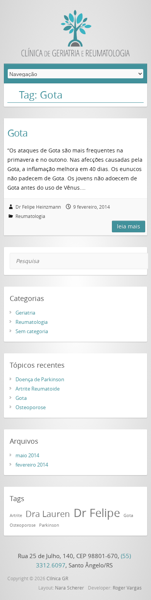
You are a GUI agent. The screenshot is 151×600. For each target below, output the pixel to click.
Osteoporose (30, 407)
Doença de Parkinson (39, 379)
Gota (17, 132)
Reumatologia (30, 216)
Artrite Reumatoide (37, 388)
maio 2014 (27, 455)
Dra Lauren (48, 513)
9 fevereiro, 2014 (91, 207)
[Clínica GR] (75, 35)
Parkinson (49, 525)
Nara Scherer (69, 587)
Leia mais (128, 226)
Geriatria (25, 312)
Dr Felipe (97, 512)
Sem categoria (31, 331)
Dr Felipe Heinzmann (38, 207)
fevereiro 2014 (31, 464)
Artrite (16, 515)
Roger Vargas (127, 587)
